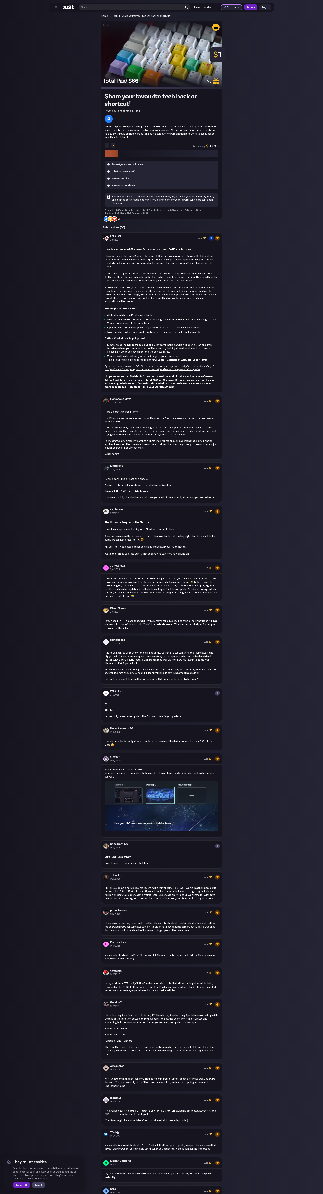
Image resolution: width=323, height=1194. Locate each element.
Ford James (124, 111)
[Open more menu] (216, 7)
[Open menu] (56, 7)
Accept (20, 1185)
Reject (38, 1185)
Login (265, 7)
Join (252, 7)
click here (117, 203)
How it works (202, 7)
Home (104, 16)
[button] (161, 164)
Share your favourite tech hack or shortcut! (146, 16)
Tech (115, 16)
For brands (233, 7)
